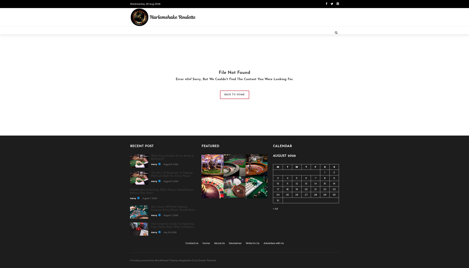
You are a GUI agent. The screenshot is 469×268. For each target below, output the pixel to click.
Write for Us (252, 243)
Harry (154, 164)
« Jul (275, 208)
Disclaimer (235, 243)
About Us (219, 243)
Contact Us (191, 243)
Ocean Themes (207, 260)
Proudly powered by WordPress (149, 260)
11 (287, 183)
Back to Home (234, 95)
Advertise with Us (274, 243)
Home (206, 243)
